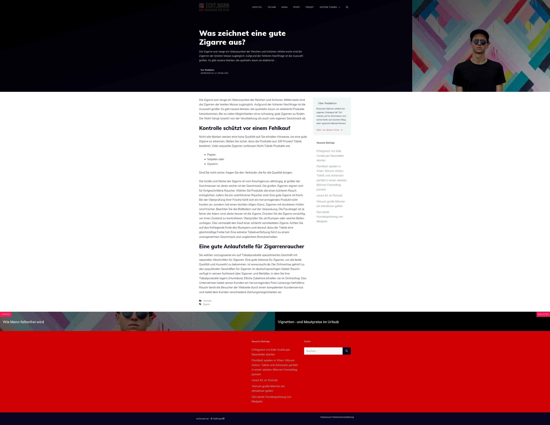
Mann (284, 7)
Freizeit (310, 7)
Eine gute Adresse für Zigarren (264, 259)
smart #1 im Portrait (329, 195)
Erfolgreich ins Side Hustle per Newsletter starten (330, 155)
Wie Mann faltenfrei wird (23, 322)
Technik (272, 7)
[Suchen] (347, 351)
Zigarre (206, 304)
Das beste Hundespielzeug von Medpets (330, 216)
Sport (296, 7)
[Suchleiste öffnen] (347, 7)
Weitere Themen (328, 7)
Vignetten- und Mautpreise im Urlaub (308, 322)
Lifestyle (257, 7)
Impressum (326, 417)
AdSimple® (219, 418)
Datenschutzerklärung (343, 417)
